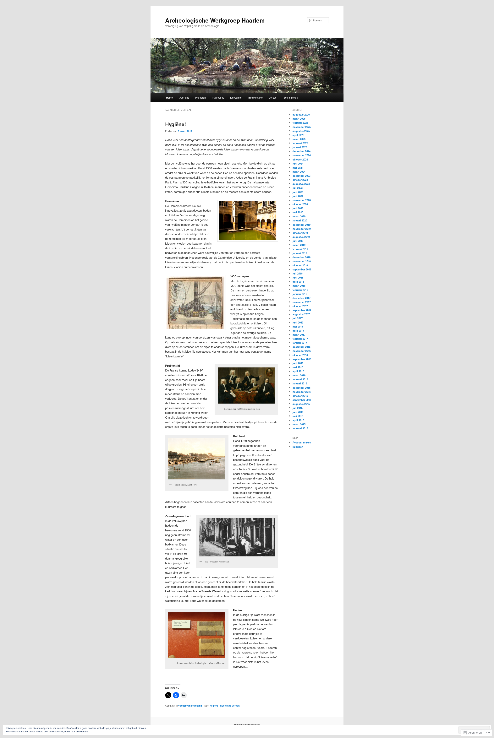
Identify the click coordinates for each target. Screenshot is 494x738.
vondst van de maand (190, 705)
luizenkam (225, 705)
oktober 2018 (300, 265)
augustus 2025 (301, 131)
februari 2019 (300, 249)
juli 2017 (298, 318)
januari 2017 (300, 343)
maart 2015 (299, 424)
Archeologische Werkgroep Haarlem (215, 20)
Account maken (302, 442)
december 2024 (301, 151)
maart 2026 (299, 118)
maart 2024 (299, 171)
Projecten (200, 97)
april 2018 (298, 281)
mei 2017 (298, 326)
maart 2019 (299, 245)
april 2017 (298, 330)
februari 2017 (300, 338)
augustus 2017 (301, 314)
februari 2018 (300, 290)
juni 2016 (298, 363)
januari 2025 (300, 147)
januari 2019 (300, 253)
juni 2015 (298, 412)
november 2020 (302, 200)
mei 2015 (298, 416)
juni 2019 (298, 241)
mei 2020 (298, 212)
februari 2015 (300, 428)
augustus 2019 (301, 237)
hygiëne (214, 705)
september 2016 (302, 359)
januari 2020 (300, 220)
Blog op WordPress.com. (247, 724)
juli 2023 (298, 188)
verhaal (236, 705)
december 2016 (301, 347)
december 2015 (301, 387)
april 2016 (298, 371)
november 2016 (302, 351)
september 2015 (302, 400)
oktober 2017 (300, 306)
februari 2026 (300, 122)
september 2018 (302, 269)
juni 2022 (298, 196)
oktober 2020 (300, 204)
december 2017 (301, 298)
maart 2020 (299, 216)
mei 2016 (298, 367)
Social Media (290, 97)
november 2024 (302, 155)
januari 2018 (300, 294)
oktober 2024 (300, 159)
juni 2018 (298, 277)
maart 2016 (299, 375)
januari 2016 (300, 383)
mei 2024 (298, 167)
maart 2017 (299, 334)
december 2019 (301, 224)
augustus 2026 (301, 114)
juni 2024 (298, 163)
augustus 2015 (301, 404)
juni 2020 (298, 208)
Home (169, 97)
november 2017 (302, 302)
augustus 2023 (301, 184)
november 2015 (302, 391)
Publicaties (218, 97)
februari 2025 (300, 143)
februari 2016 (300, 379)
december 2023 (301, 175)
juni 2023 (298, 192)
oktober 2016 (300, 355)
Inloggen (298, 446)
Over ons (184, 97)
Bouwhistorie (255, 97)
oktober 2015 (300, 396)
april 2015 (298, 420)
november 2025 (302, 127)
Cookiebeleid (81, 731)
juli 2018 (298, 273)
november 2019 (302, 229)
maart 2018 (299, 285)
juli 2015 (298, 408)
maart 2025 (299, 139)
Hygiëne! (175, 124)
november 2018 (302, 261)
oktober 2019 (300, 233)
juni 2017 (298, 322)
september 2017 (302, 310)
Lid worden (236, 97)
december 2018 (301, 257)
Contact (273, 97)
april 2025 (298, 135)
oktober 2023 (300, 180)
